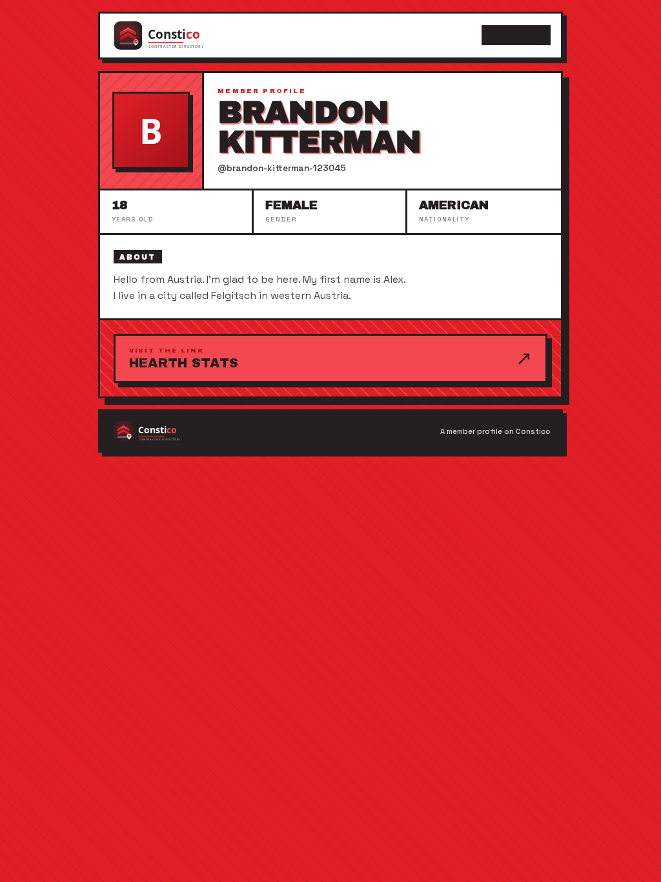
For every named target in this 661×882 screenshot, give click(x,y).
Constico (516, 35)
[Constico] (171, 35)
